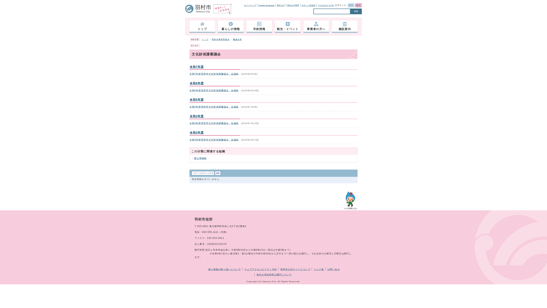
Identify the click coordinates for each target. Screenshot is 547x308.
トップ (205, 39)
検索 (356, 11)
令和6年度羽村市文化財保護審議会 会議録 (214, 90)
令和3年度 (197, 132)
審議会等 (237, 39)
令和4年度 (197, 116)
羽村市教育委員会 (221, 39)
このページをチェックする (203, 173)
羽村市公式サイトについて (295, 269)
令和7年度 (197, 66)
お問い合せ (333, 269)
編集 (218, 173)
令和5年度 (197, 99)
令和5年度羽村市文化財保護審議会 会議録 (214, 107)
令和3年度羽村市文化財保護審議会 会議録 (214, 140)
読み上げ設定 (293, 5)
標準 (351, 5)
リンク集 (319, 269)
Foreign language (266, 5)
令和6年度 (197, 83)
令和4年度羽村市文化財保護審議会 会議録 (214, 123)
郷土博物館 (200, 158)
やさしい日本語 (309, 5)
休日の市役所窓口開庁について (274, 274)
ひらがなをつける (326, 5)
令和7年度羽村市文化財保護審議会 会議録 (214, 74)
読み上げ (281, 5)
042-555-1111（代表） (215, 232)
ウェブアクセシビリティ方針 (260, 269)
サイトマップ (250, 5)
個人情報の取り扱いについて (224, 269)
